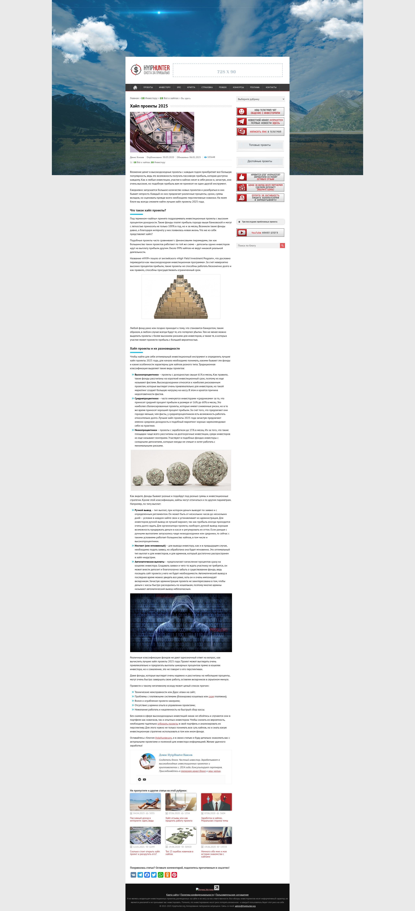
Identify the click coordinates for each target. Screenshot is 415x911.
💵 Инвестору (158, 162)
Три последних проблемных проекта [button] (259, 222)
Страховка (207, 87)
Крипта (191, 87)
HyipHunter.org (163, 737)
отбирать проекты (168, 723)
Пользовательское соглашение (232, 894)
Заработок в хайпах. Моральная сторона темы (214, 819)
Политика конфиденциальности (197, 894)
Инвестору (165, 87)
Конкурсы (238, 87)
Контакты (271, 87)
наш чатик (214, 771)
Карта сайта (172, 894)
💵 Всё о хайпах (142, 162)
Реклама (255, 87)
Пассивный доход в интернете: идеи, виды (142, 819)
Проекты (148, 87)
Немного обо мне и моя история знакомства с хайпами (214, 854)
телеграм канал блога (193, 771)
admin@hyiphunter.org (245, 906)
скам (211, 696)
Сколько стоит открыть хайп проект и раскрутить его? (145, 852)
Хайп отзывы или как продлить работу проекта (179, 819)
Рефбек (223, 87)
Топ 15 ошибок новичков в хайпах (179, 852)
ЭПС (179, 87)
